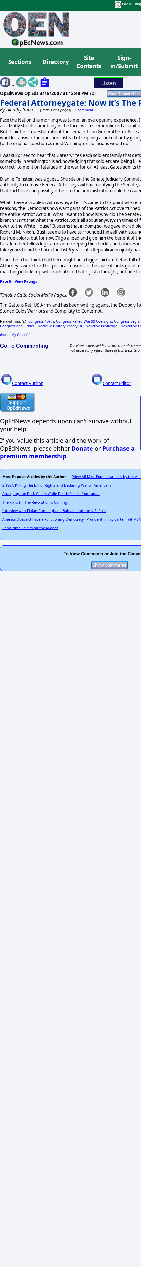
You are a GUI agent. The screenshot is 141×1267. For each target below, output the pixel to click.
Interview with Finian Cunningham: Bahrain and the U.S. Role (54, 511)
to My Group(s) (15, 334)
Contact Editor (117, 383)
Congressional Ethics (17, 326)
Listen (108, 82)
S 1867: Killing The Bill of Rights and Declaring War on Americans (56, 485)
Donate (82, 448)
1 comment (84, 110)
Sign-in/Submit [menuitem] (123, 62)
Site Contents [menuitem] (88, 62)
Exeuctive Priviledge (100, 326)
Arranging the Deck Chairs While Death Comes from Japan (51, 493)
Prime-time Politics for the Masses (30, 528)
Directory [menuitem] (55, 62)
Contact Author (27, 383)
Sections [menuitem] (19, 62)
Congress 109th (41, 321)
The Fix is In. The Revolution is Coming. (35, 502)
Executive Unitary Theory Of (59, 326)
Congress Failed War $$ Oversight (84, 321)
